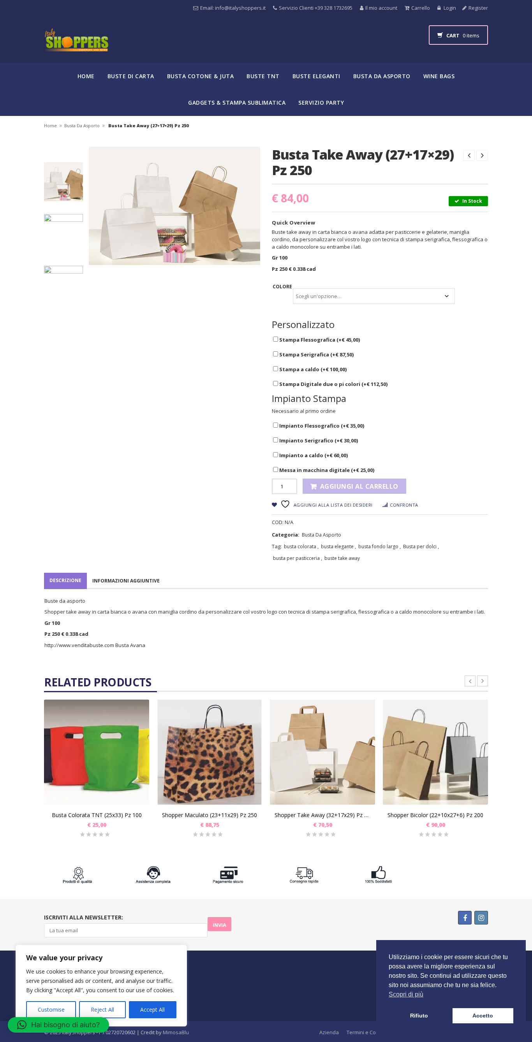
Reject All (102, 1009)
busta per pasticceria (296, 558)
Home (86, 76)
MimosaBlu (176, 1032)
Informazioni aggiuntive (126, 580)
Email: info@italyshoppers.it (233, 7)
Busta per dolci (420, 546)
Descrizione (65, 580)
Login (449, 7)
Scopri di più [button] (406, 994)
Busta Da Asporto (82, 125)
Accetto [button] (482, 1015)
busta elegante (337, 546)
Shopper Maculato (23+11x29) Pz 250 (209, 815)
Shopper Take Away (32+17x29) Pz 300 (322, 815)
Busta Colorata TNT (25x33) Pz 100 (97, 815)
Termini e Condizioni (371, 1032)
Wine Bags (439, 76)
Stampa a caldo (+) (312, 369)
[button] (58, 1025)
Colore (282, 286)
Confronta (404, 505)
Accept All (152, 1009)
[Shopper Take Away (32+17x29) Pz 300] (322, 752)
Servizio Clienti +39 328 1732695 (315, 7)
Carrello (420, 7)
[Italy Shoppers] (76, 45)
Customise (51, 1009)
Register (478, 7)
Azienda (329, 1032)
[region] (101, 985)
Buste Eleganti (316, 76)
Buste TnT (263, 76)
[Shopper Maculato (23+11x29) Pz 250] (209, 752)
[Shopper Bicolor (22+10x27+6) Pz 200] (435, 752)
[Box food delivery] (64, 181)
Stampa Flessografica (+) (319, 339)
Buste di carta (130, 76)
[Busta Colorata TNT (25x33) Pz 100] (96, 752)
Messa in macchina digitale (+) (326, 470)
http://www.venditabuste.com (79, 645)
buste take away (342, 558)
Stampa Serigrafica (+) (316, 354)
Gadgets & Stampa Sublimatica (236, 102)
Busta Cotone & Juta (200, 76)
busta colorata (300, 546)
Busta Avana (130, 645)
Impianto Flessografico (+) (321, 425)
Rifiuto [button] (419, 1015)
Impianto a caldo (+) (313, 455)
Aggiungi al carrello (359, 486)
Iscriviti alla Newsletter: (83, 917)
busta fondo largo (378, 546)
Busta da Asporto (381, 76)
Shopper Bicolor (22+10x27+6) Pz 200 (435, 815)
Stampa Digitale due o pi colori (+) (333, 384)
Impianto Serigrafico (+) (318, 440)
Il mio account (381, 7)
